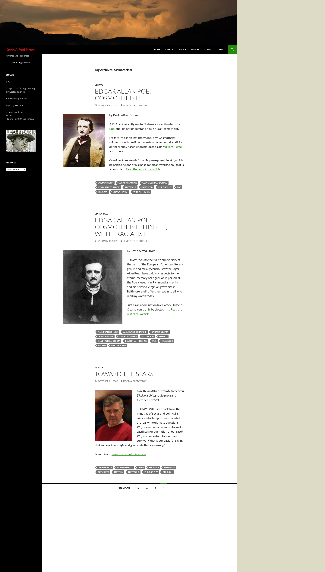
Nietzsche (130, 187)
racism (102, 345)
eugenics (154, 467)
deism (141, 467)
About (222, 49)
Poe (111, 128)
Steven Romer (120, 191)
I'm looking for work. (21, 62)
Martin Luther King (136, 341)
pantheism (147, 187)
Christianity (105, 467)
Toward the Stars (124, 374)
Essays (99, 84)
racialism (167, 341)
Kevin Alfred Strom (20, 50)
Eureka (163, 336)
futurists (103, 472)
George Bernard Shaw (154, 182)
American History (108, 332)
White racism (118, 345)
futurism (169, 467)
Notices (195, 49)
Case (167, 49)
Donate (182, 49)
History (118, 472)
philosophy (165, 187)
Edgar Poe (148, 336)
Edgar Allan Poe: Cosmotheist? (123, 94)
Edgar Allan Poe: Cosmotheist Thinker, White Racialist (131, 226)
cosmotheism (105, 182)
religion (102, 191)
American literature (134, 332)
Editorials (101, 213)
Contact (209, 49)
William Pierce (172, 146)
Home (157, 49)
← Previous (122, 487)
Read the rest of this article (143, 169)
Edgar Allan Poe (127, 182)
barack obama (160, 332)
